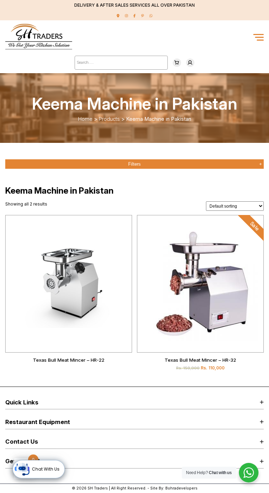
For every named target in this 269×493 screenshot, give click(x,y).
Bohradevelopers (181, 488)
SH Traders (98, 488)
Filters (134, 164)
